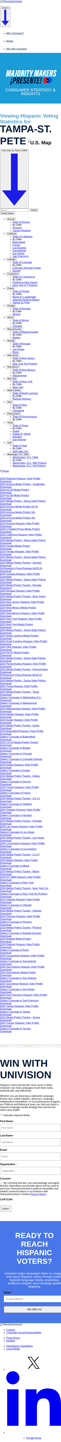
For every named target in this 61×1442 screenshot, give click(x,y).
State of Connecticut (24, 276)
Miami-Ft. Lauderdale (24, 297)
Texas (10, 422)
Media (9, 41)
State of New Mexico (24, 370)
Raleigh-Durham (22, 399)
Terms (37, 1438)
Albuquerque (20, 375)
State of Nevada (21, 343)
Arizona (11, 219)
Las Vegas (18, 349)
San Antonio (19, 439)
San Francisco (21, 256)
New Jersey (13, 355)
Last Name (7, 1135)
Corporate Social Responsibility (23, 1332)
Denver (17, 270)
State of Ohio (20, 405)
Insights (10, 1340)
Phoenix (17, 227)
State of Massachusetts (25, 332)
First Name (7, 1121)
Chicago (17, 326)
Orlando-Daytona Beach (26, 299)
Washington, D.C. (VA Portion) (29, 465)
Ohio (10, 402)
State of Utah (20, 445)
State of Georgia (21, 308)
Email (4, 1150)
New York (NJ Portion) (25, 363)
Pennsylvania (14, 414)
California (12, 233)
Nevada (11, 341)
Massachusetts (14, 329)
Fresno (16, 245)
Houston (17, 436)
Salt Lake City (20, 451)
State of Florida (21, 291)
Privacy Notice (38, 1194)
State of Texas (20, 425)
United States (7, 213)
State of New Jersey (24, 358)
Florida (11, 288)
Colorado (11, 259)
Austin (16, 431)
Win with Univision (16, 49)
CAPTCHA (6, 1199)
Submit (34, 210)
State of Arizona (21, 222)
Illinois (10, 317)
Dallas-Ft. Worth (21, 434)
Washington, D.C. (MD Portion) (30, 463)
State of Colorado (22, 262)
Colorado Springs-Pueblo (27, 268)
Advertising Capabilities (19, 1346)
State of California (22, 236)
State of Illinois (21, 320)
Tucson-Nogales (22, 230)
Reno (16, 352)
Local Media (13, 1349)
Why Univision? (15, 33)
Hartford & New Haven (25, 282)
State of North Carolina (25, 393)
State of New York (22, 381)
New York (12, 378)
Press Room (13, 1338)
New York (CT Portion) (25, 285)
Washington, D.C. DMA (18, 454)
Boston (16, 337)
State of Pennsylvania (25, 416)
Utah (10, 443)
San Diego (18, 253)
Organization (8, 1164)
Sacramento (19, 250)
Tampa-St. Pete (21, 302)
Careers (10, 1329)
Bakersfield (19, 242)
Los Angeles (19, 247)
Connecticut (13, 274)
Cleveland (18, 410)
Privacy (30, 1438)
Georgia (11, 305)
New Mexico (13, 367)
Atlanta (16, 314)
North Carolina (14, 390)
